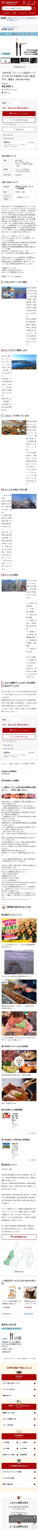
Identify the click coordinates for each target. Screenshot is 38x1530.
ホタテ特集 (23, 1448)
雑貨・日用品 (14, 763)
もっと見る (31, 1133)
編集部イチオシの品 (8, 1412)
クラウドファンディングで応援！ (12, 1472)
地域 (14, 13)
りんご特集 (6, 1448)
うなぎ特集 (6, 1442)
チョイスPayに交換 (8, 1478)
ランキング (22, 13)
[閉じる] (35, 1517)
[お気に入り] (34, 1526)
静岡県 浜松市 (7, 1352)
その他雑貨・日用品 (28, 763)
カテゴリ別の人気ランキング (11, 1383)
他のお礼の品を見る (23, 171)
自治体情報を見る (20, 1237)
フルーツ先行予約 (8, 1425)
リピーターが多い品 (8, 1389)
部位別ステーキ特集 (8, 1454)
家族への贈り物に (8, 1484)
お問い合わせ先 (9, 138)
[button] (34, 8)
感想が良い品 (7, 1395)
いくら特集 (23, 1442)
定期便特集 (23, 1454)
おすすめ (32, 13)
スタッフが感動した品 (9, 1419)
